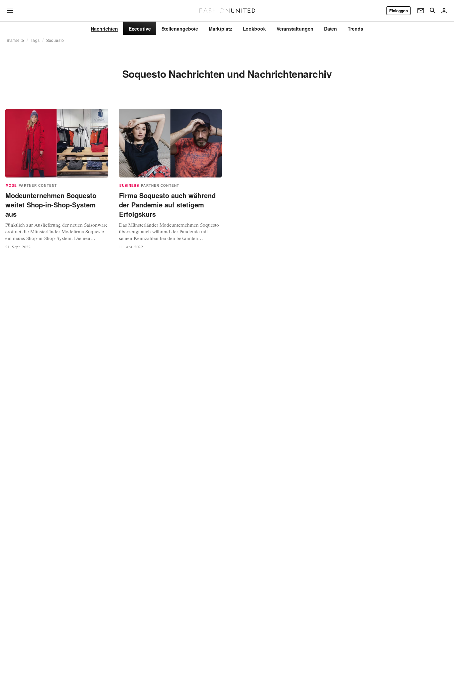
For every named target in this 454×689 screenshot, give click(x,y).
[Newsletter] (421, 11)
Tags (35, 40)
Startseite (15, 40)
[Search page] (433, 11)
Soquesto (55, 40)
